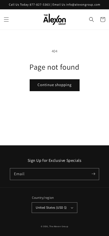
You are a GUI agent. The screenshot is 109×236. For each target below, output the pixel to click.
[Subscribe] (93, 174)
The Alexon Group (58, 226)
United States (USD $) (51, 207)
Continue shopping (55, 84)
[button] (6, 19)
